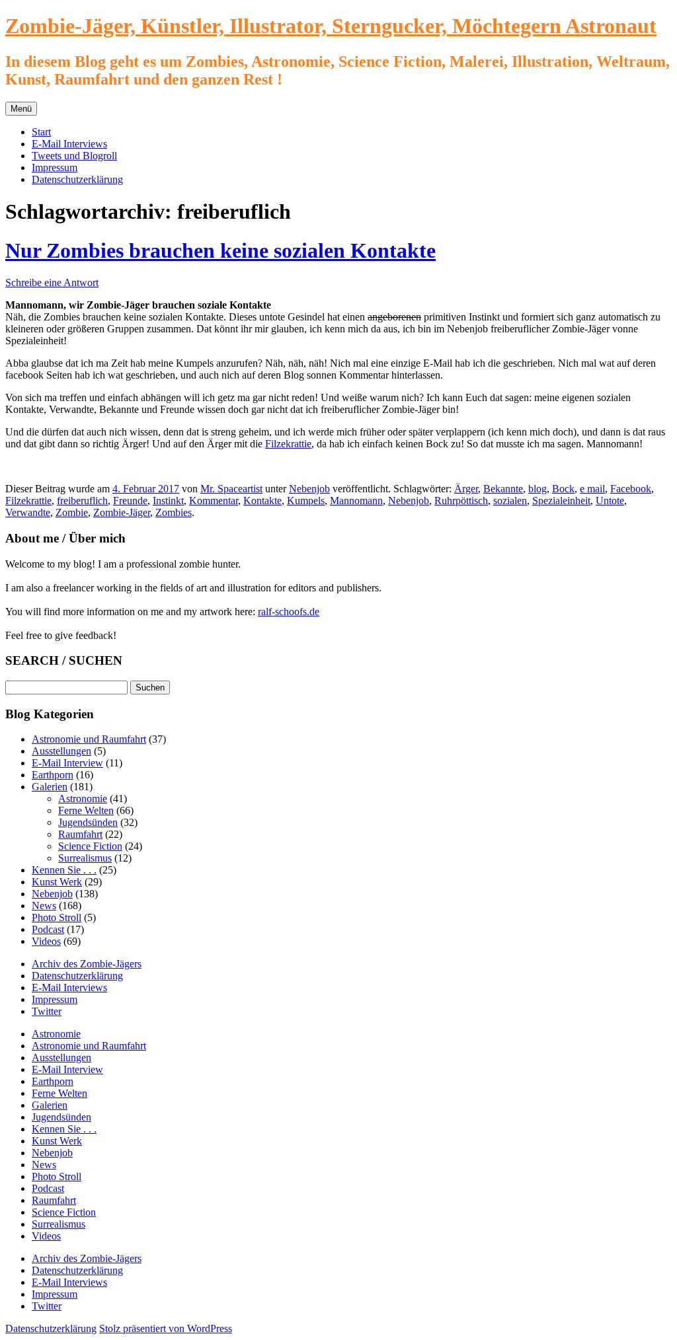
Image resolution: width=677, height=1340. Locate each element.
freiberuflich (82, 500)
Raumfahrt (80, 834)
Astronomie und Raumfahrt (89, 739)
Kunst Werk (57, 881)
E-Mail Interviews (69, 143)
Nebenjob (309, 488)
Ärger (466, 488)
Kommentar (213, 500)
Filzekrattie (288, 443)
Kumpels (306, 500)
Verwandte (27, 512)
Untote (610, 500)
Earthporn (52, 774)
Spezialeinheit (561, 500)
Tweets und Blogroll (74, 155)
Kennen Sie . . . (64, 869)
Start (41, 131)
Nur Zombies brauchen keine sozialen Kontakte (220, 250)
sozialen (510, 500)
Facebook (630, 488)
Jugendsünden (88, 822)
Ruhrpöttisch (461, 500)
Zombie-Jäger (121, 512)
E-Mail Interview (67, 762)
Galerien (49, 786)
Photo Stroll (56, 917)
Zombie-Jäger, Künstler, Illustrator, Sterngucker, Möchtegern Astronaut (331, 26)
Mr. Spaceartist (231, 488)
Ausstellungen (61, 751)
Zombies (173, 512)
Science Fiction (90, 846)
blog (537, 488)
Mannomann (356, 500)
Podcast (48, 929)
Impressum (54, 167)
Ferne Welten (86, 810)
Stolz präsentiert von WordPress (165, 1328)
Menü (21, 109)
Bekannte (503, 488)
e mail (592, 488)
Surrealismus (85, 858)
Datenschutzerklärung (77, 179)
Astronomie (82, 798)
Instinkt (168, 500)
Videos (46, 941)
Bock (563, 488)
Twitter (46, 1011)
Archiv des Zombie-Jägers (86, 963)
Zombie (72, 512)
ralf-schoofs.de (288, 611)
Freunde (130, 500)
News (44, 905)
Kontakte (262, 500)
